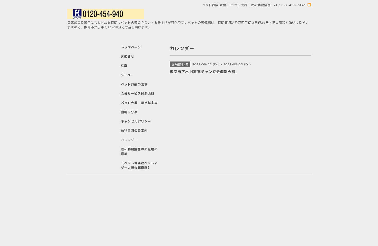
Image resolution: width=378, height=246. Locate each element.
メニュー (127, 75)
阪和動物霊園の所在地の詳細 (139, 151)
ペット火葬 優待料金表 (139, 103)
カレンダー (129, 140)
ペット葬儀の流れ (134, 84)
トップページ (131, 47)
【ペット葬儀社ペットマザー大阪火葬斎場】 (139, 165)
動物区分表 (129, 112)
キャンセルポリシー (136, 121)
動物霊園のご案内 (134, 130)
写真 (124, 66)
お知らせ (127, 56)
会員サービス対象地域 (137, 93)
